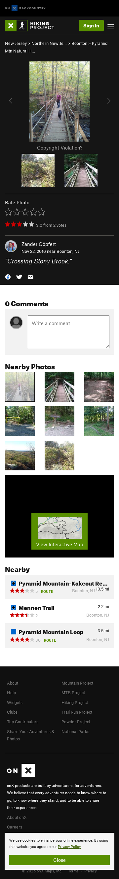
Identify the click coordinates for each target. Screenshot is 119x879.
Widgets (14, 702)
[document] (59, 851)
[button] (8, 276)
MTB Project (73, 692)
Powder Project (75, 721)
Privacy (90, 870)
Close (59, 860)
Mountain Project (77, 683)
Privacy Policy (69, 847)
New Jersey (16, 43)
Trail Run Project (76, 712)
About (12, 683)
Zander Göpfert (38, 244)
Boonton (79, 43)
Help (11, 692)
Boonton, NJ (68, 251)
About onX (17, 817)
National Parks (75, 731)
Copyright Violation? (59, 148)
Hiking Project (74, 702)
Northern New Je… (49, 43)
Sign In (91, 25)
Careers (14, 826)
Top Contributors (22, 721)
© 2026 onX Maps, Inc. (42, 870)
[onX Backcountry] (25, 8)
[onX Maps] (21, 775)
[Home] (33, 25)
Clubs (12, 712)
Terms (73, 870)
